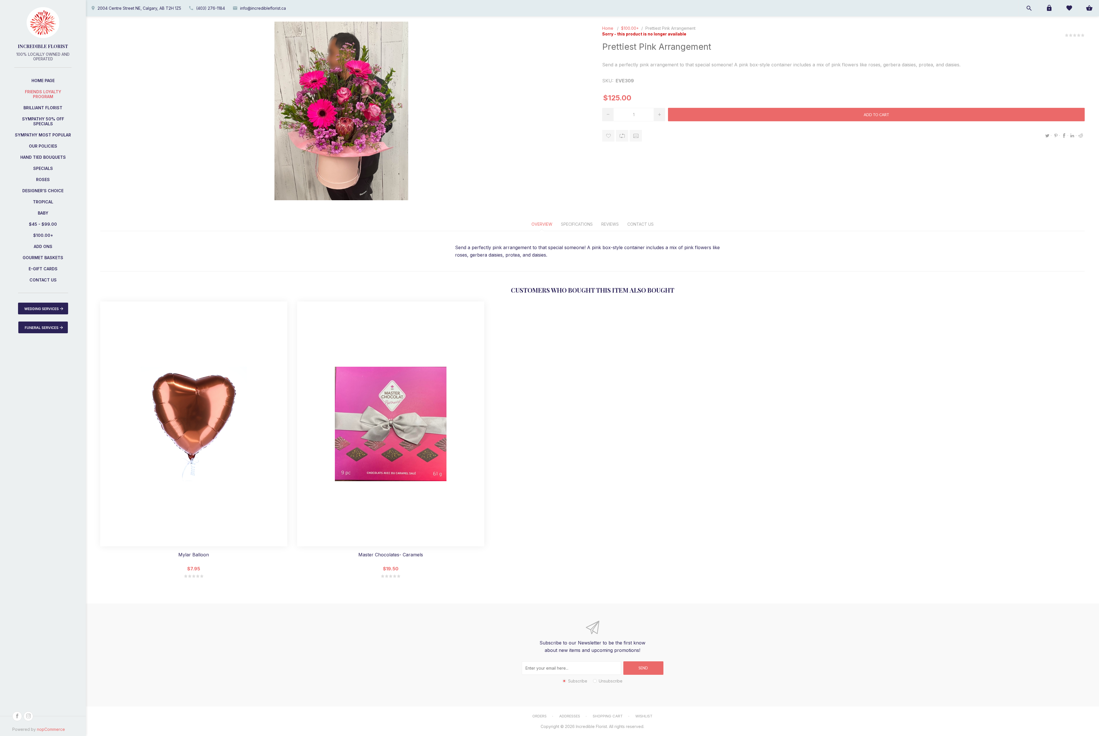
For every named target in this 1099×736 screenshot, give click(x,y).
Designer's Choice (43, 190)
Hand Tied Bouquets (43, 157)
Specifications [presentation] (577, 224)
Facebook (1064, 135)
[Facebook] (17, 716)
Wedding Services (41, 309)
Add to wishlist (608, 136)
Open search (1029, 8)
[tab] (542, 224)
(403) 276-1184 (210, 8)
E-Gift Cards (43, 268)
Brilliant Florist (42, 107)
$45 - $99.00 (43, 224)
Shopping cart (608, 716)
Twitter (1047, 135)
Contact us (43, 279)
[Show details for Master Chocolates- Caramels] (390, 423)
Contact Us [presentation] (640, 224)
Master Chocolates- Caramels (390, 555)
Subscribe (577, 681)
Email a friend (636, 136)
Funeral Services (41, 328)
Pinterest (1055, 135)
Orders (539, 716)
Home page (43, 80)
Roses (43, 179)
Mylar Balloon (193, 555)
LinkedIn (1072, 135)
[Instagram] (28, 716)
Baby (43, 213)
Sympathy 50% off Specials (43, 121)
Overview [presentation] (541, 224)
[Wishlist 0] (1069, 8)
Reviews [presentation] (610, 224)
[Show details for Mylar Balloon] (193, 423)
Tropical (43, 201)
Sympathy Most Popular (43, 134)
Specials (43, 168)
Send (643, 668)
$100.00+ (43, 235)
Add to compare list (622, 136)
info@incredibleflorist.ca (263, 8)
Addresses (569, 716)
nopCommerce (51, 729)
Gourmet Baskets (43, 257)
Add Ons (43, 246)
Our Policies (43, 146)
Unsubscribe (610, 681)
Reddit (1080, 135)
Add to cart (876, 114)
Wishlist (644, 716)
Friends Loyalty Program (43, 94)
